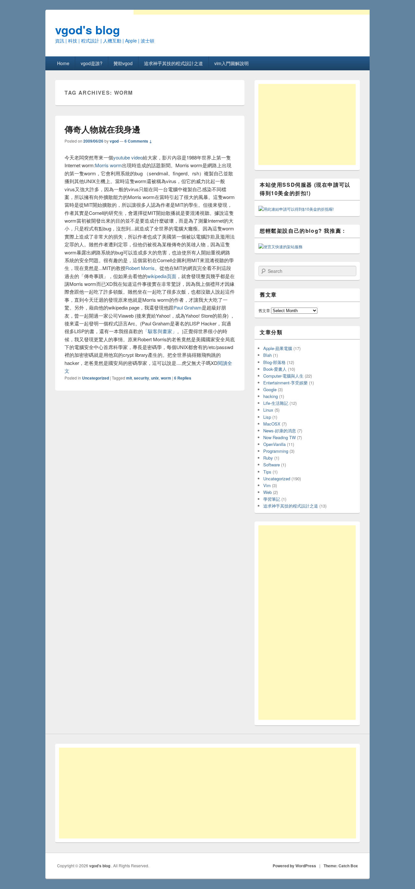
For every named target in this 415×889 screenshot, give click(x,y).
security (141, 378)
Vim (267, 485)
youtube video (128, 157)
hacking (270, 396)
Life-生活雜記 (275, 403)
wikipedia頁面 (161, 276)
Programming (275, 451)
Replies (182, 378)
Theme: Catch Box (341, 866)
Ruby (268, 458)
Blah (267, 355)
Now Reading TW (279, 437)
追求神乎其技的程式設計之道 (173, 63)
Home (63, 63)
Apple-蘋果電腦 (277, 348)
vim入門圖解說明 (231, 63)
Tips (267, 472)
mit (129, 378)
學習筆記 (271, 499)
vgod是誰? (91, 63)
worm (166, 378)
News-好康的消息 (279, 430)
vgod (114, 141)
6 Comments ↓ (138, 141)
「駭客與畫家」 (160, 331)
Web (267, 492)
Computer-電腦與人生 (283, 376)
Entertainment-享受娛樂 (285, 383)
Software (271, 465)
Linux (268, 410)
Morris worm (108, 165)
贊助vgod (123, 63)
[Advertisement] (307, 124)
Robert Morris (140, 267)
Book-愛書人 (275, 369)
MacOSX (271, 424)
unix (155, 378)
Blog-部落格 (274, 362)
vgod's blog (87, 29)
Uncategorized (95, 378)
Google (270, 389)
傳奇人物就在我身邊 (102, 129)
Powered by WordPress (294, 866)
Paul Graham (187, 307)
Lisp (267, 417)
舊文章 (264, 310)
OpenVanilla (274, 444)
